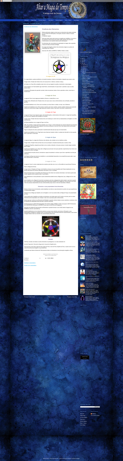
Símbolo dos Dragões (86, 78)
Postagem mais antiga (72, 296)
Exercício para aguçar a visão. (88, 103)
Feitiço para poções (86, 98)
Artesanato (26, 20)
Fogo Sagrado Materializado (87, 113)
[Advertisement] (88, 31)
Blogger (78, 458)
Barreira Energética (85, 97)
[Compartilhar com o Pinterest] (52, 258)
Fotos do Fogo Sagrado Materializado (89, 92)
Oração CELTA (85, 105)
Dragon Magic (33, 20)
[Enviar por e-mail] (48, 258)
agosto (84, 69)
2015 (83, 58)
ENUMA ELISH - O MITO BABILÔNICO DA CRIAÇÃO (90, 256)
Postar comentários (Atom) (52, 300)
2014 (83, 60)
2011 (83, 63)
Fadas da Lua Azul (85, 75)
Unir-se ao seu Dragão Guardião (88, 90)
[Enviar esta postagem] (46, 258)
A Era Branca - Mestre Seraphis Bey (89, 107)
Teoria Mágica (76, 20)
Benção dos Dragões (86, 83)
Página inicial (51, 296)
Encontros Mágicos (42, 20)
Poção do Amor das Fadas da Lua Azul (89, 76)
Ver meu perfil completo (95, 415)
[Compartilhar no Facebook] (51, 258)
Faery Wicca (50, 20)
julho (84, 71)
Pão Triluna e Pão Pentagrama (88, 84)
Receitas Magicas (59, 20)
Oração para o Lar (85, 94)
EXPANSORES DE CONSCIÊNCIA (88, 111)
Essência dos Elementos (87, 89)
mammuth (69, 458)
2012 (83, 61)
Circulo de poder (85, 108)
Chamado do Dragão (86, 102)
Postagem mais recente (29, 296)
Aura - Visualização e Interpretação (88, 110)
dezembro (84, 64)
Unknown (94, 413)
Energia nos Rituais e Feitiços (87, 81)
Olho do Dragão (85, 80)
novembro (84, 66)
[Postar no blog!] (49, 258)
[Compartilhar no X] (50, 258)
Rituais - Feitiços (68, 20)
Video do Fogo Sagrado (86, 100)
